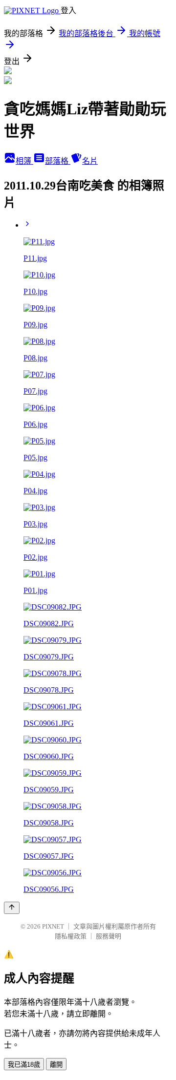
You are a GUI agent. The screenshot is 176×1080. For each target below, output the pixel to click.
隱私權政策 (71, 936)
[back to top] (12, 908)
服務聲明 (108, 936)
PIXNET (53, 926)
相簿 (24, 161)
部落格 (57, 161)
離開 (56, 1064)
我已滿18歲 (24, 1064)
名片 (90, 161)
